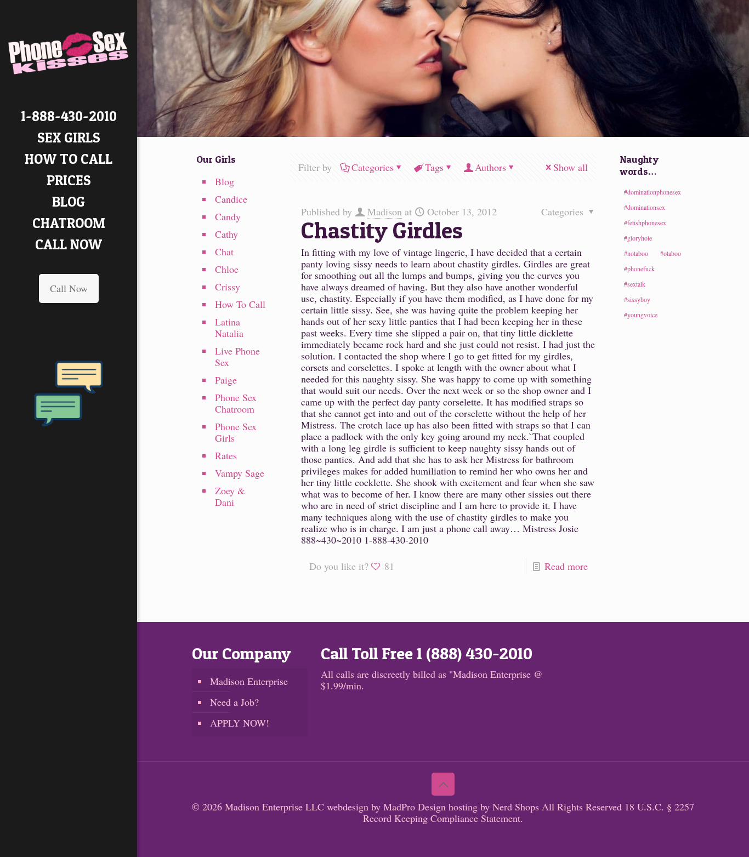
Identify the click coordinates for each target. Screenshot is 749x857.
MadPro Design (416, 806)
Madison (384, 211)
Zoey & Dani (230, 496)
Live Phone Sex (237, 356)
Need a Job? (234, 702)
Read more (566, 566)
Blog (224, 181)
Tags (434, 167)
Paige (226, 379)
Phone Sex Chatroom (236, 403)
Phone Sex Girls (236, 432)
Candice (231, 198)
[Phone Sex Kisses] (68, 53)
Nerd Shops (515, 806)
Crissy (227, 286)
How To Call (240, 304)
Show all (570, 167)
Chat (224, 251)
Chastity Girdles (382, 230)
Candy (228, 216)
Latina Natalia (229, 327)
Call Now (69, 288)
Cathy (226, 234)
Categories (372, 167)
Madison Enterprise (249, 681)
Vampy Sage (239, 472)
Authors (490, 167)
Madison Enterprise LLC (276, 806)
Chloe (227, 269)
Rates (226, 455)
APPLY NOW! (239, 722)
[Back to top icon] (443, 784)
